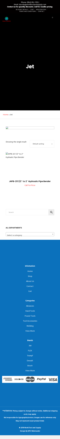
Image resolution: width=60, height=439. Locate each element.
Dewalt (30, 360)
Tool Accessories (30, 321)
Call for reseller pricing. (43, 7)
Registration (41, 9)
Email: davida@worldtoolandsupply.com (30, 4)
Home (5, 114)
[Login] (41, 18)
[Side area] (45, 18)
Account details (22, 9)
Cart (32, 9)
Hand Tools (30, 311)
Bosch (30, 365)
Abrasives (30, 306)
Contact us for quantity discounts (20, 7)
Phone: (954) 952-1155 (29, 2)
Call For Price (30, 185)
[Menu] (56, 18)
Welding (30, 326)
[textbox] (30, 235)
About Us (30, 281)
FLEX (30, 350)
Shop (30, 276)
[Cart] (50, 18)
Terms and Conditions (27, 11)
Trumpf (30, 355)
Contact (41, 11)
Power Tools (30, 316)
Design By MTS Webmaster (30, 431)
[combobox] (30, 234)
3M (30, 345)
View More (30, 331)
